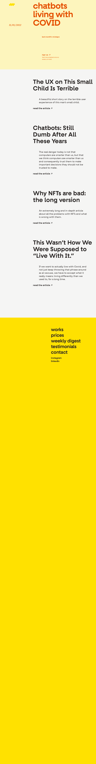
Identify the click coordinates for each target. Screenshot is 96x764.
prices (57, 335)
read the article (41, 108)
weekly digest (66, 341)
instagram (56, 358)
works (57, 329)
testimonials (63, 346)
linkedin (55, 361)
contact (59, 352)
